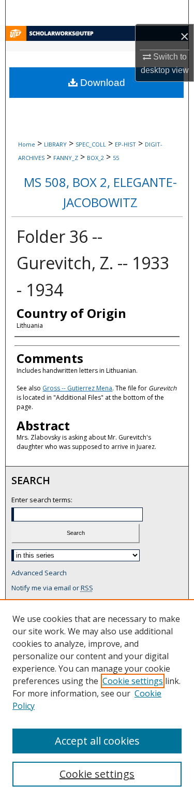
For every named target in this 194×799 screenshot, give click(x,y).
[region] (97, 699)
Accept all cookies (97, 741)
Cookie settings (132, 681)
